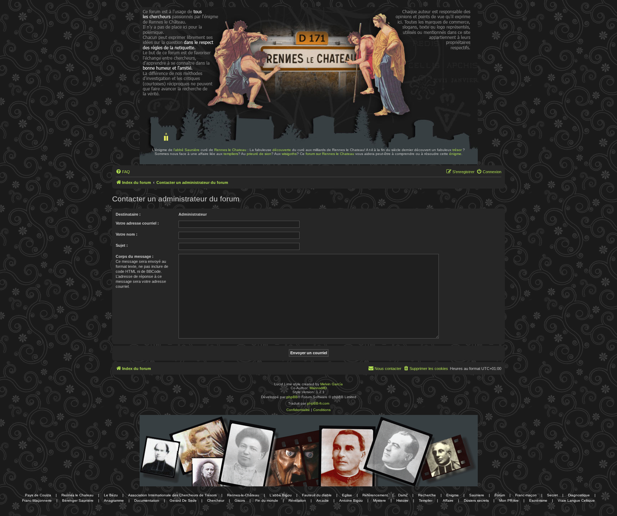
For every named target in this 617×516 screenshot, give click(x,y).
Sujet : (122, 245)
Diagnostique (579, 495)
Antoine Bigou (351, 500)
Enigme (452, 495)
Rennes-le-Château (243, 495)
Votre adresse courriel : (137, 223)
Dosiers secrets (476, 500)
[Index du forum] (161, 28)
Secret (552, 495)
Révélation (297, 500)
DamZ (403, 495)
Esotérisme (538, 500)
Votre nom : (126, 234)
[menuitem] (123, 171)
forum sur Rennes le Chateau (330, 154)
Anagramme (114, 500)
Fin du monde (266, 500)
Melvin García (331, 384)
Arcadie (322, 500)
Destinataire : (128, 214)
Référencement (375, 495)
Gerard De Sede (183, 500)
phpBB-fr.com (318, 403)
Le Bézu (111, 495)
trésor (457, 150)
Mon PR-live (509, 500)
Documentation (146, 500)
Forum (500, 495)
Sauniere (476, 495)
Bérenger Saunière (78, 500)
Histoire (402, 500)
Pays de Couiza (38, 495)
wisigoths (289, 154)
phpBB (292, 397)
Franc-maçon (526, 495)
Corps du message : (135, 256)
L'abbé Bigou (281, 495)
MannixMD (318, 388)
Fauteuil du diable (317, 495)
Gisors (240, 500)
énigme (455, 154)
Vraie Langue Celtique (576, 500)
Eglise (347, 495)
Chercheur (215, 500)
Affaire (448, 500)
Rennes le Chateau (230, 150)
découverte (281, 150)
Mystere (379, 500)
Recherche (427, 495)
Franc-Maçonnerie (37, 500)
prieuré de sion (259, 154)
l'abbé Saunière (187, 150)
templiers (231, 154)
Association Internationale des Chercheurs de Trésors (172, 495)
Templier (425, 500)
